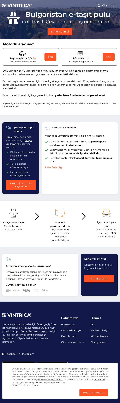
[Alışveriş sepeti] (114, 5)
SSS (93, 324)
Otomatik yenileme (72, 342)
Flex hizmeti (68, 336)
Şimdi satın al (60, 31)
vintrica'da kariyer (71, 330)
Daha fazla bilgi (53, 167)
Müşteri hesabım (100, 336)
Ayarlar (35, 382)
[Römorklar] (87, 58)
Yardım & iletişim (100, 330)
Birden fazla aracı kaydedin (20, 185)
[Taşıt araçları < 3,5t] (34, 58)
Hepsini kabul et (94, 392)
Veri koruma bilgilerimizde (50, 379)
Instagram (28, 353)
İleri (50, 57)
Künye (15, 385)
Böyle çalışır (68, 324)
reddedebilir (99, 379)
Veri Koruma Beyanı (28, 385)
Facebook (11, 353)
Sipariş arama (98, 342)
